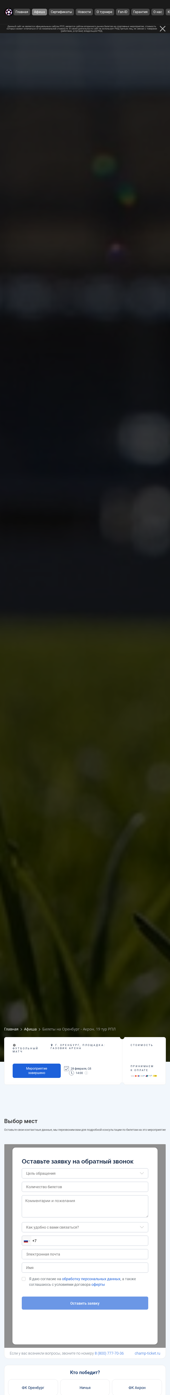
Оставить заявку (85, 1303)
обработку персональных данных (91, 1279)
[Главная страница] (8, 12)
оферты (98, 1284)
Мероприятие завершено (36, 1071)
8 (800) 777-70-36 (109, 1353)
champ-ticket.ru (147, 1353)
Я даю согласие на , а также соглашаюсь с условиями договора (82, 1282)
